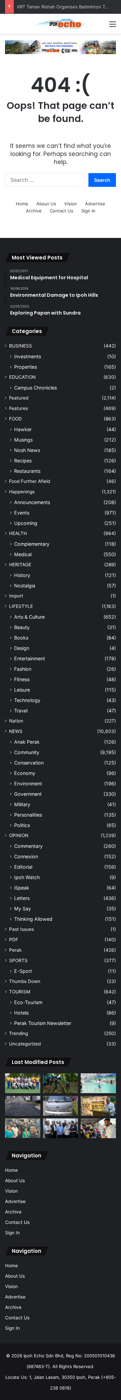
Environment (28, 783)
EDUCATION (22, 377)
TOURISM (19, 991)
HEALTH (18, 533)
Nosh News (27, 450)
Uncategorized (25, 1043)
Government (28, 794)
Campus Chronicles (35, 387)
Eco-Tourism (28, 1002)
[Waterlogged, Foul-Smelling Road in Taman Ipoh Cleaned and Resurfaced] (22, 1106)
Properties (25, 367)
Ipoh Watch (27, 877)
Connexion (26, 856)
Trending (18, 1033)
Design (21, 648)
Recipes (23, 460)
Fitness (22, 679)
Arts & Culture (29, 617)
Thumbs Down (24, 981)
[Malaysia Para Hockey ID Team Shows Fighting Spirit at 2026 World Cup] (22, 1083)
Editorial (23, 867)
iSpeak (21, 888)
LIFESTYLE (21, 606)
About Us (46, 203)
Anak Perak (27, 742)
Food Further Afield (29, 481)
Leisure (22, 690)
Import (16, 596)
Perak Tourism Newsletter (42, 1023)
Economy (24, 773)
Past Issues (21, 929)
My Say (22, 908)
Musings (23, 440)
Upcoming (25, 523)
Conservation (29, 763)
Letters (22, 898)
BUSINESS (20, 345)
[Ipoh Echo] (60, 23)
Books (21, 638)
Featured (18, 398)
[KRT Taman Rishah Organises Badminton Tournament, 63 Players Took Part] (98, 1083)
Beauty (22, 627)
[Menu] (112, 26)
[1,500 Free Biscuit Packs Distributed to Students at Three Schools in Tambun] (98, 1128)
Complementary (31, 544)
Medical (23, 554)
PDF (13, 939)
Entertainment (29, 658)
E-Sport (23, 971)
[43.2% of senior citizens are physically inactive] (98, 1106)
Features (18, 408)
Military (22, 804)
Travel (21, 710)
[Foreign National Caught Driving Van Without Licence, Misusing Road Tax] (60, 1106)
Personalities (28, 815)
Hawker (23, 429)
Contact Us (61, 210)
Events (21, 513)
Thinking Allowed (33, 919)
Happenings (22, 491)
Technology (27, 700)
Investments (27, 356)
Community (26, 752)
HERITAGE (20, 564)
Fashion (22, 669)
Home (22, 203)
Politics (22, 825)
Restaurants (27, 471)
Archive (34, 210)
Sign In (88, 210)
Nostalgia (24, 585)
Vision (70, 203)
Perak (15, 950)
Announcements (32, 502)
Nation (16, 721)
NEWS (16, 731)
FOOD (15, 418)
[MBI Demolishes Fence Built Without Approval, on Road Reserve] (60, 1083)
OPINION (18, 835)
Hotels (21, 1013)
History (22, 575)
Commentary (28, 846)
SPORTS (18, 960)
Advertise (95, 203)
